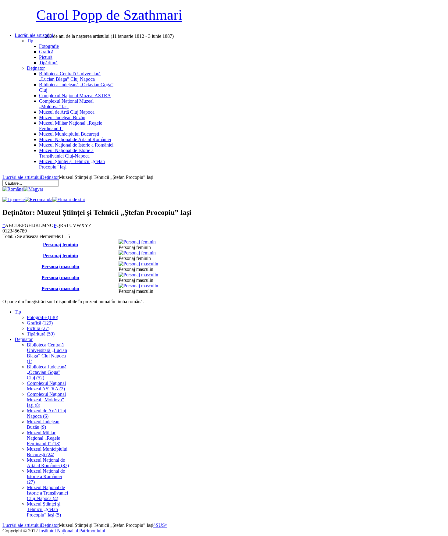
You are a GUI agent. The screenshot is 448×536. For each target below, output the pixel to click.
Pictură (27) (38, 328)
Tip (18, 311)
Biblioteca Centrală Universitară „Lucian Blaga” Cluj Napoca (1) (47, 353)
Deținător (50, 177)
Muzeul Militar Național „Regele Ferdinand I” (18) (43, 438)
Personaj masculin (60, 266)
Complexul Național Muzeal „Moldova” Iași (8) (46, 400)
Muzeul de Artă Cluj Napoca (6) (46, 413)
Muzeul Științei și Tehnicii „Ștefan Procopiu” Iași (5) (44, 509)
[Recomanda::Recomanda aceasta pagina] (38, 199)
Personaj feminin (60, 244)
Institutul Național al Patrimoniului (72, 530)
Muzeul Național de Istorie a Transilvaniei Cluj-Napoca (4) (47, 493)
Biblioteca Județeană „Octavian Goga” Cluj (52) (46, 372)
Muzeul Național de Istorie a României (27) (46, 476)
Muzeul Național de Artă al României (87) (48, 462)
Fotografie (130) (42, 317)
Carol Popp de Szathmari (109, 15)
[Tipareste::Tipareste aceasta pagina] (13, 199)
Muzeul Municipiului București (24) (47, 451)
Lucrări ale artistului (21, 177)
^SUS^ (160, 525)
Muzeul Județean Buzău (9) (43, 424)
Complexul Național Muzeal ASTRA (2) (46, 386)
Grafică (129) (40, 322)
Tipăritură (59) (41, 333)
